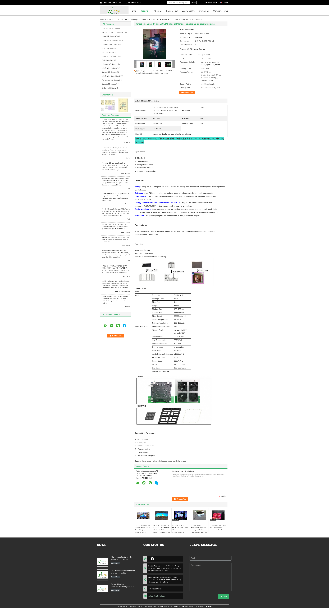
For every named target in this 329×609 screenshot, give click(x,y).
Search (193, 3)
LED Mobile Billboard (109, 64)
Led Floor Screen (108, 52)
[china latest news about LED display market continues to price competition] (102, 575)
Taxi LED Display (108, 48)
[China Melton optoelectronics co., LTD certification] (108, 105)
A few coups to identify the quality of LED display (121, 558)
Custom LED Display (109, 72)
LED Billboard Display (109, 28)
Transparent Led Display (110, 80)
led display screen (145, 461)
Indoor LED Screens (122, 19)
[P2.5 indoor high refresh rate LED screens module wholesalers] (218, 515)
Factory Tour (172, 11)
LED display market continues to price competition (123, 571)
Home (133, 11)
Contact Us (204, 11)
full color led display (160, 461)
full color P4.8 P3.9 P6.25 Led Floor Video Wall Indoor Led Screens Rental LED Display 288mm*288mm (180, 531)
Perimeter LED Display (109, 56)
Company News (220, 11)
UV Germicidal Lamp (109, 88)
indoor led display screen (177, 461)
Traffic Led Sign (107, 60)
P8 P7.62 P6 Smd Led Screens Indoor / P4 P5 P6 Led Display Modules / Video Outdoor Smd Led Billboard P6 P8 (142, 531)
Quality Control (188, 11)
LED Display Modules (109, 68)
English (225, 3)
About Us (158, 11)
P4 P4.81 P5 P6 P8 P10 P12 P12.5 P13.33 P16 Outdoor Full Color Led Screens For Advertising (161, 528)
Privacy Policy (122, 606)
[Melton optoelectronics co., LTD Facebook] (152, 558)
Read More (115, 563)
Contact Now (188, 92)
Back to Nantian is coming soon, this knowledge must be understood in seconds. (123, 585)
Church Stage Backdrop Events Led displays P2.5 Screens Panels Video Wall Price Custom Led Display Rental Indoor (199, 531)
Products (144, 11)
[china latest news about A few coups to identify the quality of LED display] (102, 561)
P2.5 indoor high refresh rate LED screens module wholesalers (218, 527)
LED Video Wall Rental (109, 44)
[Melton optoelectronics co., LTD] (114, 10)
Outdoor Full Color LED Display (113, 32)
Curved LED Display (109, 84)
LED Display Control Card (111, 76)
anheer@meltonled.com (112, 3)
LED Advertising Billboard (111, 40)
